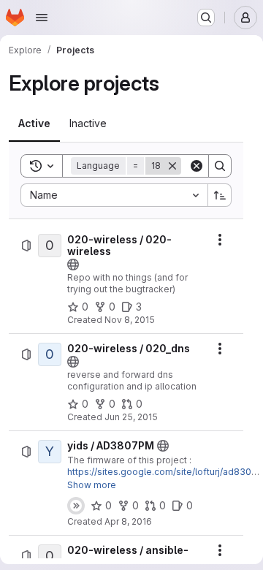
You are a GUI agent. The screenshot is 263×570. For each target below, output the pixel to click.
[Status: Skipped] (76, 505)
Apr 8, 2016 (128, 521)
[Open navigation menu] (41, 17)
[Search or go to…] (206, 17)
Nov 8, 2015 (129, 319)
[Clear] (196, 166)
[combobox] (113, 195)
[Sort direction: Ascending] (220, 195)
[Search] (220, 166)
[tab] (34, 123)
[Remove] (172, 166)
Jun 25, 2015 (131, 416)
